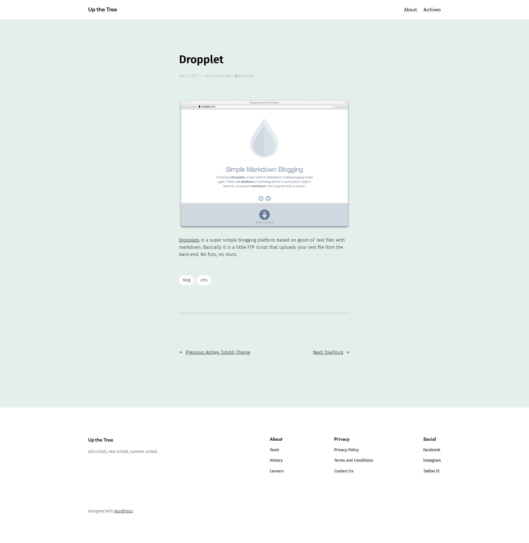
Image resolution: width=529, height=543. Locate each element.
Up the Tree (102, 9)
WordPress (123, 511)
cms (203, 280)
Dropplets (189, 240)
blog (186, 280)
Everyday (246, 76)
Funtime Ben (222, 76)
